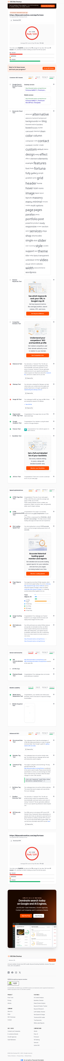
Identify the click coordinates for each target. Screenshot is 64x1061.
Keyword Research (39, 1009)
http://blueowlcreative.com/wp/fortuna (34, 639)
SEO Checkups (11, 1017)
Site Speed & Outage (39, 1014)
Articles (9, 1003)
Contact (10, 1020)
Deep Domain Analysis (39, 1003)
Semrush (36, 1042)
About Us (10, 1011)
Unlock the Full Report (48, 6)
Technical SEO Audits (39, 1017)
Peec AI (36, 1034)
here (49, 821)
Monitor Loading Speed (38, 573)
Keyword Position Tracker (40, 1006)
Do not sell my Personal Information (34, 1060)
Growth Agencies (12, 1037)
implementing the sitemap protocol (33, 389)
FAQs (9, 1014)
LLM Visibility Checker (39, 1011)
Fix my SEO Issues (49, 68)
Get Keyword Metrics (37, 313)
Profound (36, 1037)
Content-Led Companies (14, 1031)
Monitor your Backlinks (38, 468)
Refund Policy (28, 1055)
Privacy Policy (20, 1055)
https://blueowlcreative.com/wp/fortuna (26, 15)
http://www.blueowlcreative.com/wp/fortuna (35, 661)
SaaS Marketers (12, 1039)
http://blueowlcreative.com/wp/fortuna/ (34, 641)
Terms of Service (12, 1055)
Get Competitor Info (38, 355)
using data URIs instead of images (33, 589)
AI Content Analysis (39, 997)
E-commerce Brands (13, 1034)
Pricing (9, 1000)
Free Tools (10, 997)
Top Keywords (37, 1020)
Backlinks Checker (38, 1000)
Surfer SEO (37, 1045)
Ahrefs (35, 1031)
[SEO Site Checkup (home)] (15, 2)
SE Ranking (37, 1039)
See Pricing (38, 916)
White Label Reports (39, 1023)
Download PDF (17, 20)
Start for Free (26, 916)
